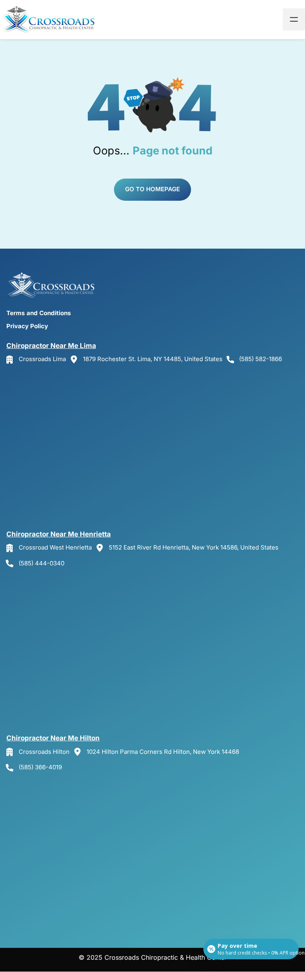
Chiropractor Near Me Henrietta (58, 534)
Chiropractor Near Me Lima (51, 346)
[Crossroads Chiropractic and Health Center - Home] (49, 19)
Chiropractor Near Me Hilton (53, 738)
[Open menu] (294, 19)
